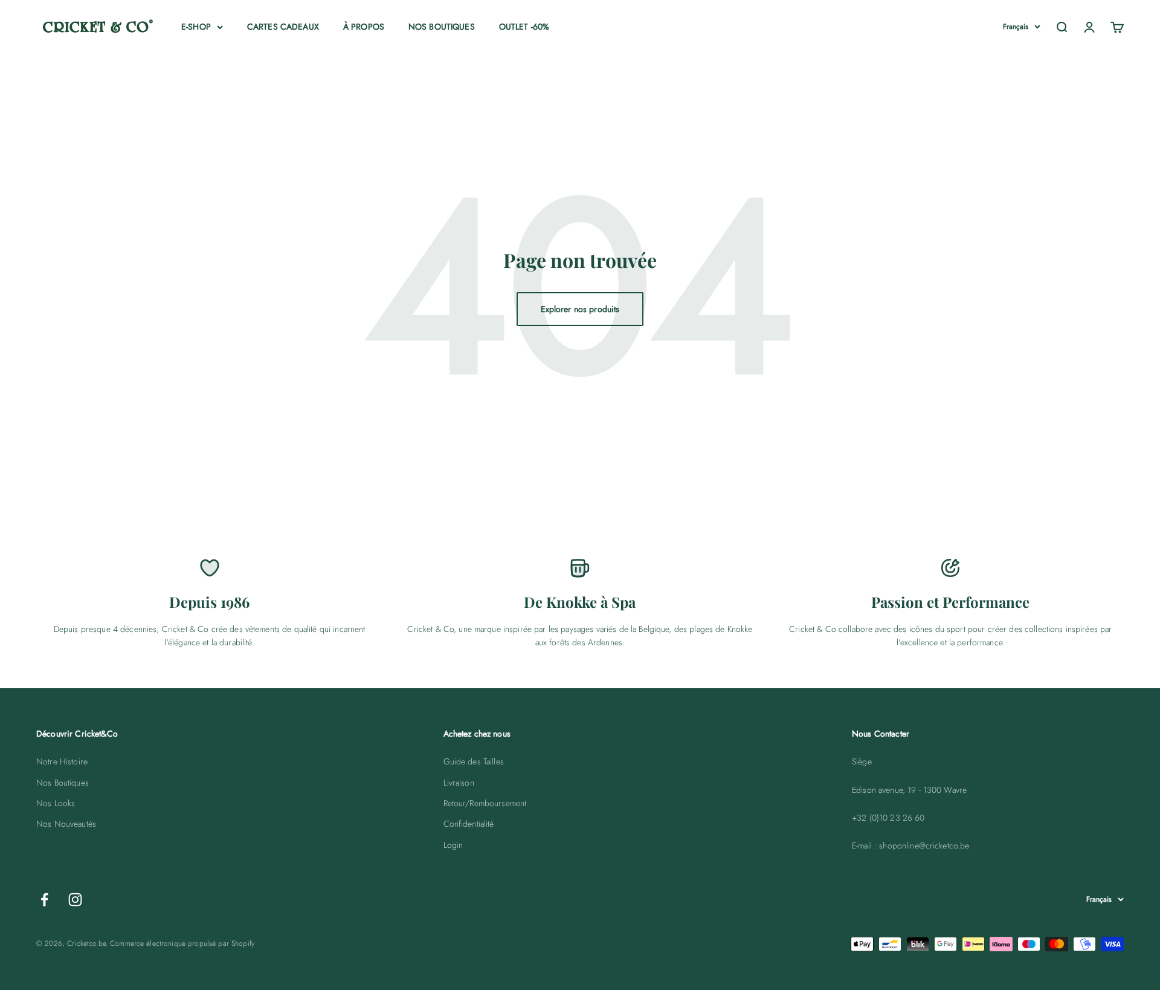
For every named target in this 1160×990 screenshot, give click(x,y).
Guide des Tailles (473, 761)
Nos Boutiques (62, 783)
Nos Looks (55, 803)
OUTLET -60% (524, 27)
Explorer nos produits (580, 309)
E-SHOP (196, 27)
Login (453, 845)
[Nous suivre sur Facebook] (44, 899)
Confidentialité (468, 824)
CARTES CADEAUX (283, 27)
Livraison (458, 783)
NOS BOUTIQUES (441, 27)
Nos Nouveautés (66, 824)
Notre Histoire (62, 761)
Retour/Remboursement (485, 803)
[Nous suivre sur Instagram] (75, 899)
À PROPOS (363, 27)
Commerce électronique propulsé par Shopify (182, 943)
